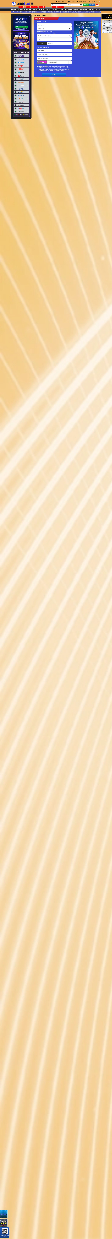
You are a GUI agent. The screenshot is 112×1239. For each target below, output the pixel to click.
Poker (54, 9)
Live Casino (68, 9)
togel (61, 9)
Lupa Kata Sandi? (92, 1)
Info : (13, 12)
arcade (48, 9)
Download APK (61, 1)
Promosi (98, 9)
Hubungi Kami (82, 1)
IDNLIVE (41, 9)
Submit (54, 74)
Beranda (14, 9)
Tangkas (75, 9)
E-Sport (28, 9)
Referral (91, 9)
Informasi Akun (41, 22)
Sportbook (21, 9)
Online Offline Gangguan (21, 114)
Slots (35, 9)
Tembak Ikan (83, 9)
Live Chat (71, 1)
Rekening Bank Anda (43, 47)
